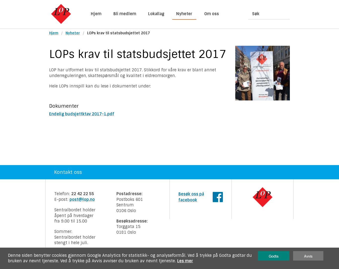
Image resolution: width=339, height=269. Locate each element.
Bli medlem (124, 13)
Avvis (308, 256)
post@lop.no (82, 199)
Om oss (211, 13)
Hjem (96, 13)
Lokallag (156, 13)
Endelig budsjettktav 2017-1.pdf (81, 114)
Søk (255, 13)
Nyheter (184, 13)
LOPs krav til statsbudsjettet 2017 (118, 33)
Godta (273, 256)
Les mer (185, 261)
